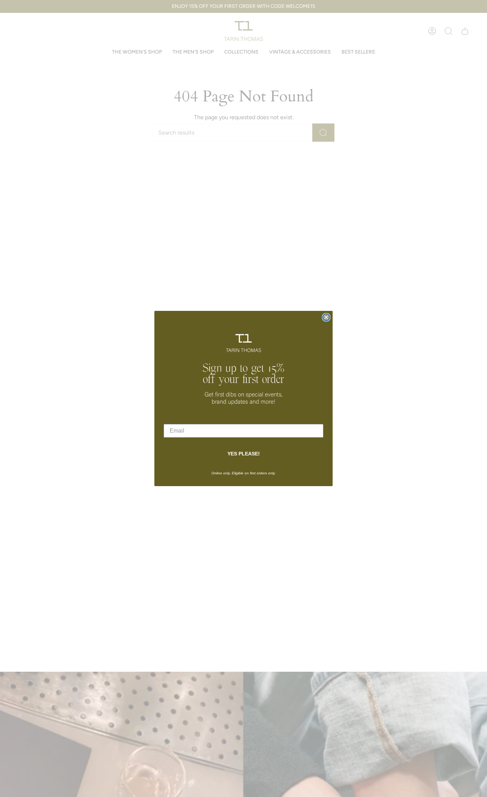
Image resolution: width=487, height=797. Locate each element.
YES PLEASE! (243, 453)
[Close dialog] (326, 317)
